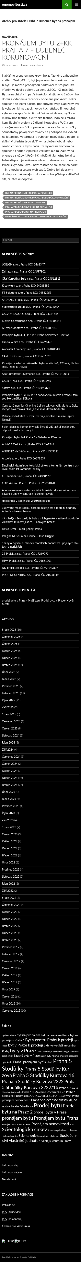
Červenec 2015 (11, 1010)
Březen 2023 (9, 855)
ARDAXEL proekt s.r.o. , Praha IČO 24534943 (29, 300)
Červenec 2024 (11, 757)
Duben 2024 (9, 778)
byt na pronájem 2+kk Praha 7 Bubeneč (28, 193)
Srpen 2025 (9, 714)
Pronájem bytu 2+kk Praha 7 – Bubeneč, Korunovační (37, 50)
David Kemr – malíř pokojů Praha (22, 529)
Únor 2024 (8, 792)
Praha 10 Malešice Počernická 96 (43, 1092)
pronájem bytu (17, 1118)
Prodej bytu (48, 1105)
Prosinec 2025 (10, 686)
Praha (9, 1062)
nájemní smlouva (60, 1056)
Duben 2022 (9, 919)
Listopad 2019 (10, 954)
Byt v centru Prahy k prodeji (49, 1040)
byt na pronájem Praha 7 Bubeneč (25, 202)
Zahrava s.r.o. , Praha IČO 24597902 (24, 271)
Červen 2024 (9, 764)
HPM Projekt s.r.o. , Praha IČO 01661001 (27, 561)
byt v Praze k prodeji (25, 1045)
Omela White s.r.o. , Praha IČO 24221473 (27, 342)
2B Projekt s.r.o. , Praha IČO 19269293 (25, 554)
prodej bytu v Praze (50, 1112)
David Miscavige (44, 1052)
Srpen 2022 (9, 898)
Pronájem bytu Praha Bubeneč (16, 1124)
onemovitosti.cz (14, 4)
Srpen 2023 (9, 827)
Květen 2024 (9, 771)
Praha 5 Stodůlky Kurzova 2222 (33, 1081)
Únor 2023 (8, 862)
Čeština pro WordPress (16, 1226)
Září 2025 (8, 707)
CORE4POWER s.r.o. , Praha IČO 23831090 (28, 483)
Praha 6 (64, 1088)
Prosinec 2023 (10, 806)
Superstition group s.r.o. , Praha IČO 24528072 (30, 307)
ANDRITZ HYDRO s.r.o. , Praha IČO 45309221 (30, 451)
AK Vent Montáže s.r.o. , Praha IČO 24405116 (29, 328)
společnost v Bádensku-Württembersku (26, 501)
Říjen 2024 (8, 742)
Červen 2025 (9, 728)
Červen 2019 (9, 968)
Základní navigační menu (76, 4)
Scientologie (28, 1135)
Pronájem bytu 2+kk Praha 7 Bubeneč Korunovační (35, 217)
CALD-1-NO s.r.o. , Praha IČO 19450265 (26, 381)
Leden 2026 (9, 679)
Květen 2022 (9, 912)
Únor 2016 (8, 1003)
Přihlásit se (8, 1205)
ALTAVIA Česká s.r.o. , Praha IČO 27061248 (28, 444)
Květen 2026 (9, 651)
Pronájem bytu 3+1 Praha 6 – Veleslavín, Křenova (31, 437)
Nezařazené (9, 37)
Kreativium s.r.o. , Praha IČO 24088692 (25, 285)
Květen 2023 (9, 841)
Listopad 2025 (10, 693)
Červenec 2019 (11, 961)
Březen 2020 (9, 940)
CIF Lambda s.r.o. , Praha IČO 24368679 (26, 476)
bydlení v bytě (9, 1036)
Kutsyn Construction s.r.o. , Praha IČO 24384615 (31, 321)
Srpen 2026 (9, 630)
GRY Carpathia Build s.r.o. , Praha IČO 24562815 (31, 278)
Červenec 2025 (11, 721)
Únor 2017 (8, 989)
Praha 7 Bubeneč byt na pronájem (25, 212)
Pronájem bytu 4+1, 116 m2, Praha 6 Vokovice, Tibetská (35, 335)
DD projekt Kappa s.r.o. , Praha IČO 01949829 (30, 568)
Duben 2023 (9, 848)
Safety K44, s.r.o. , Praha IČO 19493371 (26, 388)
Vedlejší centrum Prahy (56, 1141)
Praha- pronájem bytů (28, 1062)
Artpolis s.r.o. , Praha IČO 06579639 (23, 458)
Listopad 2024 (10, 735)
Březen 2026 (9, 665)
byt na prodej (10, 1165)
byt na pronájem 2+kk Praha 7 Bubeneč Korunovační (36, 198)
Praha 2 (48, 1062)
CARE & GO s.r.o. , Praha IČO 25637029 (26, 356)
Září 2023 (8, 820)
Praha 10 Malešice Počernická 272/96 (53, 1096)
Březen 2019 (9, 982)
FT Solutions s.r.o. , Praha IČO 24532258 (26, 293)
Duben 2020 (9, 933)
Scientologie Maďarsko (48, 1136)
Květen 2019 (9, 975)
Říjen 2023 (8, 813)
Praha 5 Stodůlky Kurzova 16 (44, 1075)
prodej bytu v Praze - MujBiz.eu (21, 600)
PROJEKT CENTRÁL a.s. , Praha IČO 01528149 (30, 575)
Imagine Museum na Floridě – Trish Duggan (28, 536)
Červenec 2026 (11, 637)
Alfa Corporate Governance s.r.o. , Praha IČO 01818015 (35, 374)
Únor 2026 (8, 672)
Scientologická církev (24, 1129)
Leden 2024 (9, 799)
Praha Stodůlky (22, 1106)
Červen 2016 (9, 996)
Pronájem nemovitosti (50, 1124)
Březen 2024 (9, 785)
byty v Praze (23, 1050)
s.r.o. (73, 1124)
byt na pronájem (28, 1035)
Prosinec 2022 (10, 869)
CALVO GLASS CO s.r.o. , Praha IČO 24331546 (30, 314)
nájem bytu (45, 1056)
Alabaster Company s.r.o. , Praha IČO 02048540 (31, 349)
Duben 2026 (9, 658)
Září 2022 (8, 891)
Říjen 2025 (8, 700)
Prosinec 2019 (10, 947)
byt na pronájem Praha (55, 1035)
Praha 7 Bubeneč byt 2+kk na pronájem (28, 207)
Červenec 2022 (11, 905)
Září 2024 (8, 749)
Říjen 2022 (8, 883)
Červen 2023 (9, 834)
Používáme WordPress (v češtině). (19, 1257)
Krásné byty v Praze (27, 1055)
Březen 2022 (9, 926)
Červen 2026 (9, 644)
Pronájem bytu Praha (56, 1118)
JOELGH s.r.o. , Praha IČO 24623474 (24, 264)
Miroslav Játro (33, 65)
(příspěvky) (11, 1212)
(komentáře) (12, 1219)
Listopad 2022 (10, 876)
